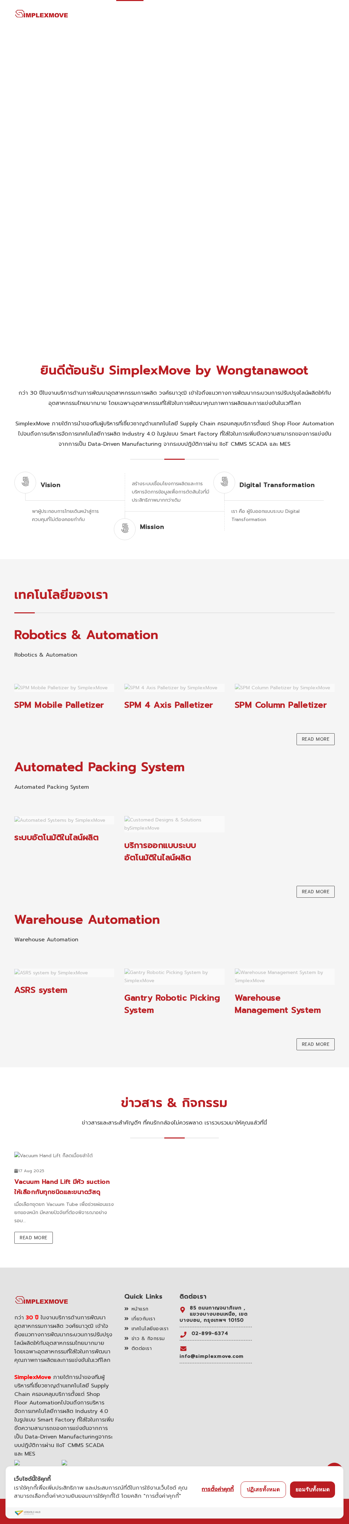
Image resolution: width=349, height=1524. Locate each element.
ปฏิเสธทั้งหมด (263, 1489)
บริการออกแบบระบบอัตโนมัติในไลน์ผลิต (160, 851)
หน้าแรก (129, 14)
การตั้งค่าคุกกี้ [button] (218, 1489)
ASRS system (40, 990)
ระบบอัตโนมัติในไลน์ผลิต (56, 837)
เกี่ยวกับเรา (160, 14)
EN (332, 14)
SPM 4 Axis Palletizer (168, 705)
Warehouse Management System (278, 1004)
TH (312, 14)
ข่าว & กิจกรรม (251, 14)
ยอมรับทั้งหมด (312, 1489)
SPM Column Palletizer (281, 705)
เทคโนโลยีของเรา (201, 14)
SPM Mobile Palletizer (59, 705)
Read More (316, 739)
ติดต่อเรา (288, 14)
